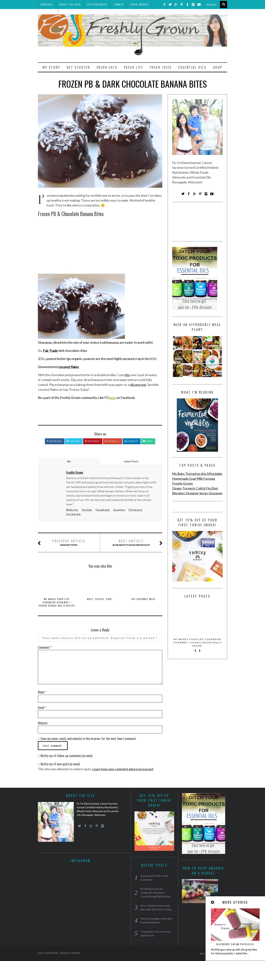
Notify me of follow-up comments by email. (67, 755)
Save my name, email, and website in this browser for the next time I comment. (89, 738)
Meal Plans (47, 13)
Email (149, 441)
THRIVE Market (139, 4)
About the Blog (70, 4)
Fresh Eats (107, 67)
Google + (113, 441)
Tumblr (118, 4)
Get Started (78, 67)
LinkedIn (132, 441)
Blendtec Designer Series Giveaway (197, 493)
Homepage (47, 4)
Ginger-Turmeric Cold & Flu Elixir (195, 488)
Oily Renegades (97, 4)
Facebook (55, 441)
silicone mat (138, 385)
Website (72, 509)
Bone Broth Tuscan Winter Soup (131, 542)
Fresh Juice (161, 67)
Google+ (119, 509)
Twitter (74, 441)
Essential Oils (192, 67)
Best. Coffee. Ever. (100, 599)
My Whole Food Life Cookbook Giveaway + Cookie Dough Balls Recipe (57, 602)
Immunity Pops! (69, 542)
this (127, 375)
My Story (51, 67)
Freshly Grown (182, 483)
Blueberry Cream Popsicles (235, 944)
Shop (217, 67)
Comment (45, 647)
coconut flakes (68, 367)
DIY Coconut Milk (143, 599)
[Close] (213, 902)
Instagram (73, 514)
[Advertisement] (100, 245)
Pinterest (93, 441)
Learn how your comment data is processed (122, 769)
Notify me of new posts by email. (60, 764)
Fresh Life (133, 67)
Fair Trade (50, 350)
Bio (69, 461)
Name (42, 692)
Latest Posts (131, 461)
